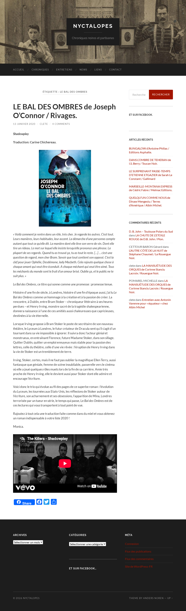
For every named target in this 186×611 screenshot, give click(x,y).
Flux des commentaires (139, 558)
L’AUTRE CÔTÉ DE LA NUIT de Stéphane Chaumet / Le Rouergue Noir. (150, 254)
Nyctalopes (93, 26)
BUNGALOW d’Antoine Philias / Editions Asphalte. (149, 150)
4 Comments (61, 123)
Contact (115, 69)
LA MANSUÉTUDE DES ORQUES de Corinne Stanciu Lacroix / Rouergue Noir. (150, 269)
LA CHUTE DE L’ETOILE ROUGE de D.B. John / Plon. (147, 237)
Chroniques (40, 69)
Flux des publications (138, 551)
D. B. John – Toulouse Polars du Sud (151, 231)
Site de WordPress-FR (139, 566)
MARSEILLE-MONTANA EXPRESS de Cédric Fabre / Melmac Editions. (150, 188)
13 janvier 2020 (24, 123)
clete (44, 123)
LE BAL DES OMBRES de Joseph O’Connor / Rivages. (64, 111)
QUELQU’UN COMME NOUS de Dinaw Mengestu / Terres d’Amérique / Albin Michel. (149, 201)
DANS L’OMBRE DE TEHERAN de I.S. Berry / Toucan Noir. (150, 161)
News (83, 69)
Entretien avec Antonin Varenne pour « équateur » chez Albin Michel (150, 303)
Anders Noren (153, 598)
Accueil (18, 69)
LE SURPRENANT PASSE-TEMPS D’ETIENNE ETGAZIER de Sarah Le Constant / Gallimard (150, 174)
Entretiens (64, 69)
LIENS (98, 69)
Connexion (132, 543)
